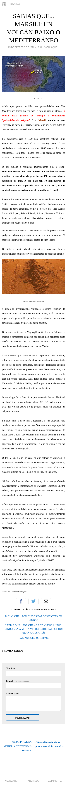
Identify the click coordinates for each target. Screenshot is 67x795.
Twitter (33, 601)
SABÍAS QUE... (51, 47)
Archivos (33, 781)
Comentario (12, 693)
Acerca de (11, 781)
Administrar (55, 781)
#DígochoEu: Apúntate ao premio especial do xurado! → (50, 744)
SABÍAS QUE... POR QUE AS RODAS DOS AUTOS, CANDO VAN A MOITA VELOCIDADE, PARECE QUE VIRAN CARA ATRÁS (33, 629)
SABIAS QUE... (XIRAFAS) (33, 638)
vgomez (15, 4)
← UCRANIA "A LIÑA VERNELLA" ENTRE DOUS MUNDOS (17, 746)
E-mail (17, 681)
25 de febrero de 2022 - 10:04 (25, 47)
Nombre (10, 668)
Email (46, 601)
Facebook (21, 601)
